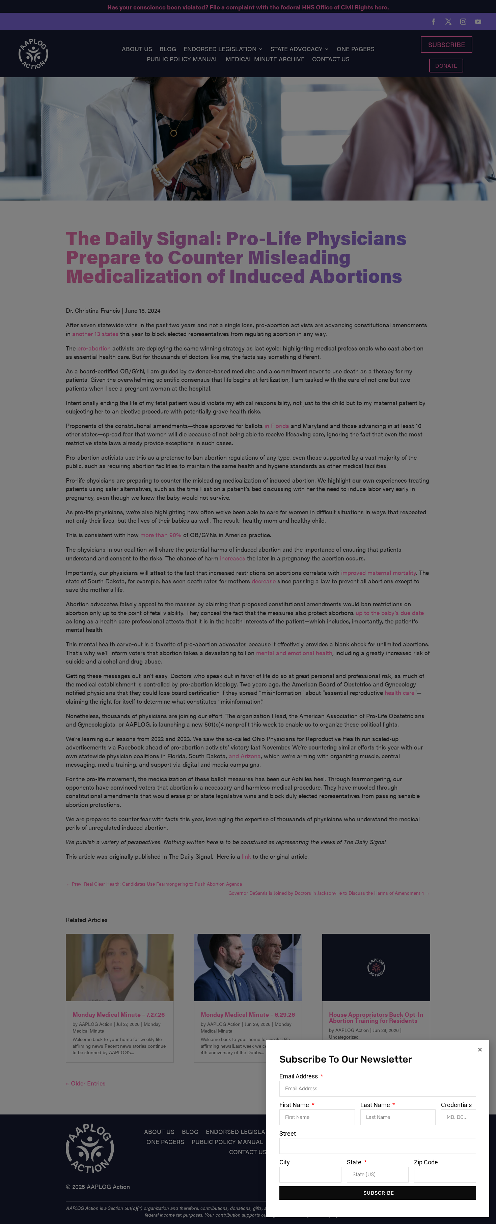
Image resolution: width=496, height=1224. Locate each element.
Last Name (375, 1104)
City (284, 1162)
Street (287, 1133)
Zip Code (426, 1162)
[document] (248, 612)
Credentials (456, 1104)
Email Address (299, 1076)
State (355, 1162)
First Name (294, 1104)
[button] (480, 1049)
